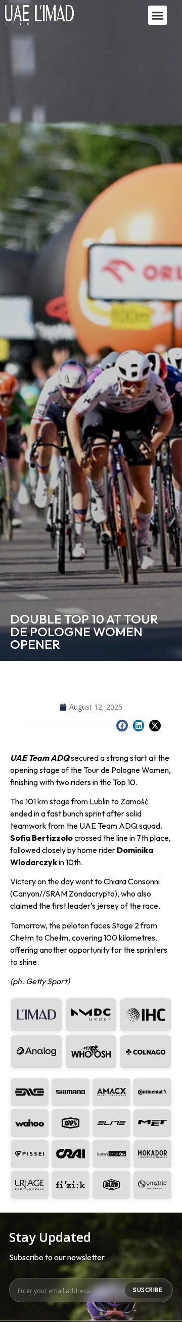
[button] (157, 15)
